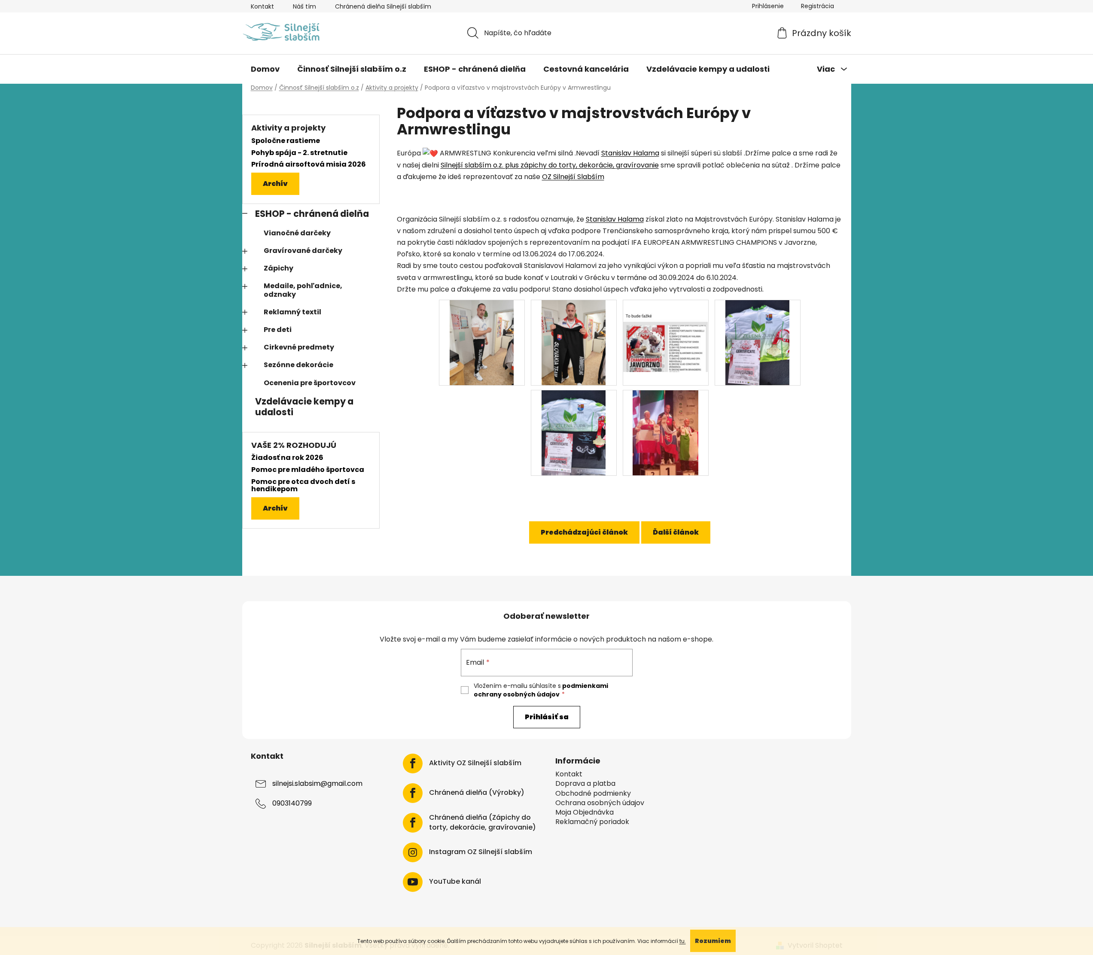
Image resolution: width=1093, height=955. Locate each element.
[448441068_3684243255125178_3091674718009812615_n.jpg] (757, 342)
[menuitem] (265, 69)
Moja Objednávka (584, 812)
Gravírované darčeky (303, 250)
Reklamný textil (292, 312)
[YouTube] (413, 882)
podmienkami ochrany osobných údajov (541, 690)
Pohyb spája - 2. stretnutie (299, 153)
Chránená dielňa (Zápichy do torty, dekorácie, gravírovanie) (482, 822)
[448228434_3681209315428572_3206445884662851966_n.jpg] (665, 329)
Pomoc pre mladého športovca (307, 470)
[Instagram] (413, 852)
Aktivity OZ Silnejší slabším (475, 763)
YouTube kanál (455, 881)
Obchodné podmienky (593, 793)
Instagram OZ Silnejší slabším (480, 852)
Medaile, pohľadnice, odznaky (303, 290)
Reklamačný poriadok (592, 822)
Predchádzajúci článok (584, 532)
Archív (275, 184)
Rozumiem (713, 941)
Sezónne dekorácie (298, 365)
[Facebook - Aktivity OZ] (413, 763)
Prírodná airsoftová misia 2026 (308, 164)
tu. (682, 941)
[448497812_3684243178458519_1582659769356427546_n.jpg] (574, 432)
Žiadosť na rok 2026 (287, 458)
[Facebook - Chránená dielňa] (413, 793)
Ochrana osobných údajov (599, 803)
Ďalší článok (676, 532)
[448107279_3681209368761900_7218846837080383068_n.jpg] (574, 342)
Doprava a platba (585, 783)
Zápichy (278, 268)
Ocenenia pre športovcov (310, 383)
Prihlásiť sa (547, 717)
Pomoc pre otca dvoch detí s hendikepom (303, 485)
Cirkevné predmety (299, 347)
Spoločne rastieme (285, 141)
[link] (630, 153)
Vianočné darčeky (297, 233)
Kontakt (262, 6)
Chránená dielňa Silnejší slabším (383, 6)
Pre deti (278, 330)
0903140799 (292, 804)
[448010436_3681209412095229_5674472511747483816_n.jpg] (482, 342)
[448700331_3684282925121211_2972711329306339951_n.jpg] (665, 432)
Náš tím (304, 6)
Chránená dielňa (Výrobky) (476, 792)
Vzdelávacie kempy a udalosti (304, 406)
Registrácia (817, 6)
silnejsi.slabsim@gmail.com (317, 784)
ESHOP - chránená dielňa (312, 213)
